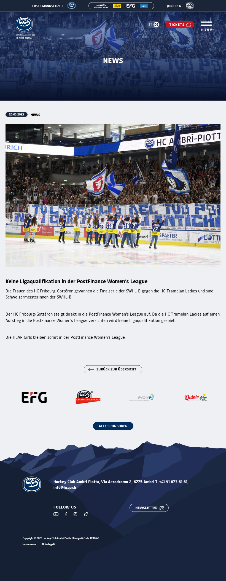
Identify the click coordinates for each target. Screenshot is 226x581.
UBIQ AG (94, 538)
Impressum (29, 544)
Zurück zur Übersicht (116, 369)
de (156, 24)
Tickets (177, 24)
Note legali (48, 544)
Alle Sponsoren (113, 425)
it (150, 24)
